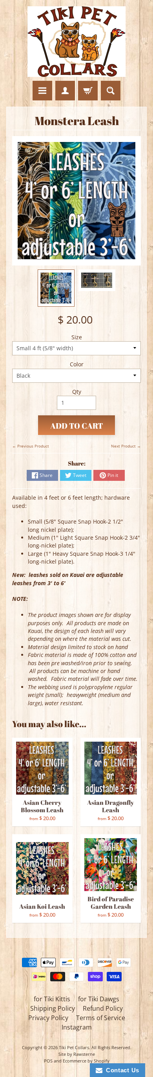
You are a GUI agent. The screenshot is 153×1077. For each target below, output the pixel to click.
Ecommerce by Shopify (86, 1061)
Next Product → (126, 446)
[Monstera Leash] (56, 287)
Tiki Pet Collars (74, 1047)
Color (77, 364)
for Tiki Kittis (52, 999)
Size (76, 337)
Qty (76, 391)
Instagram (77, 1027)
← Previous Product (30, 446)
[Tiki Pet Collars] (76, 41)
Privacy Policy (48, 1017)
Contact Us (120, 1070)
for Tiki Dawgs (98, 999)
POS (48, 1061)
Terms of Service (100, 1017)
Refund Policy (103, 1008)
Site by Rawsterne (76, 1054)
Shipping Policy (52, 1008)
